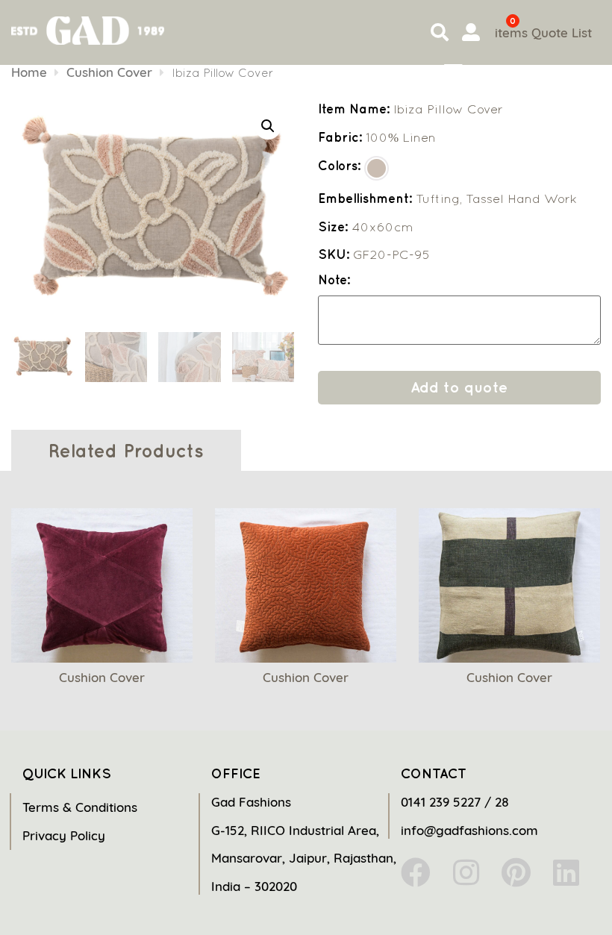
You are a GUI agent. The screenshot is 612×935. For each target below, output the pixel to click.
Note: (334, 280)
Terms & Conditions (79, 807)
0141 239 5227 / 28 (455, 802)
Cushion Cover (109, 72)
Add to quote (459, 386)
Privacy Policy (63, 835)
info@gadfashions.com (469, 830)
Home (29, 72)
